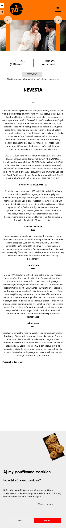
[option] (33, 35)
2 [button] (28, 46)
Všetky (47, 520)
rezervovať (32, 74)
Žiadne (18, 520)
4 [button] (37, 46)
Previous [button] (8, 20)
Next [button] (58, 20)
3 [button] (33, 46)
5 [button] (42, 46)
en (2, 12)
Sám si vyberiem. (46, 504)
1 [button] (23, 46)
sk (2, 5)
